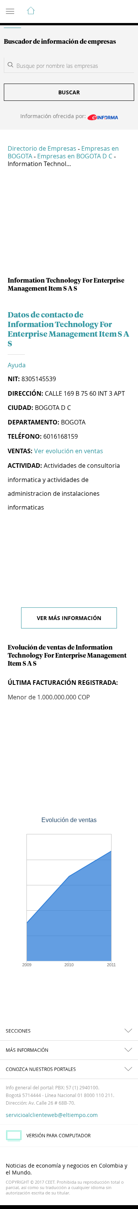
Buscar (69, 92)
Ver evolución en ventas (68, 451)
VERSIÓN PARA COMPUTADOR (58, 1135)
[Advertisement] (69, 225)
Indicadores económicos (109, 12)
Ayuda (17, 365)
